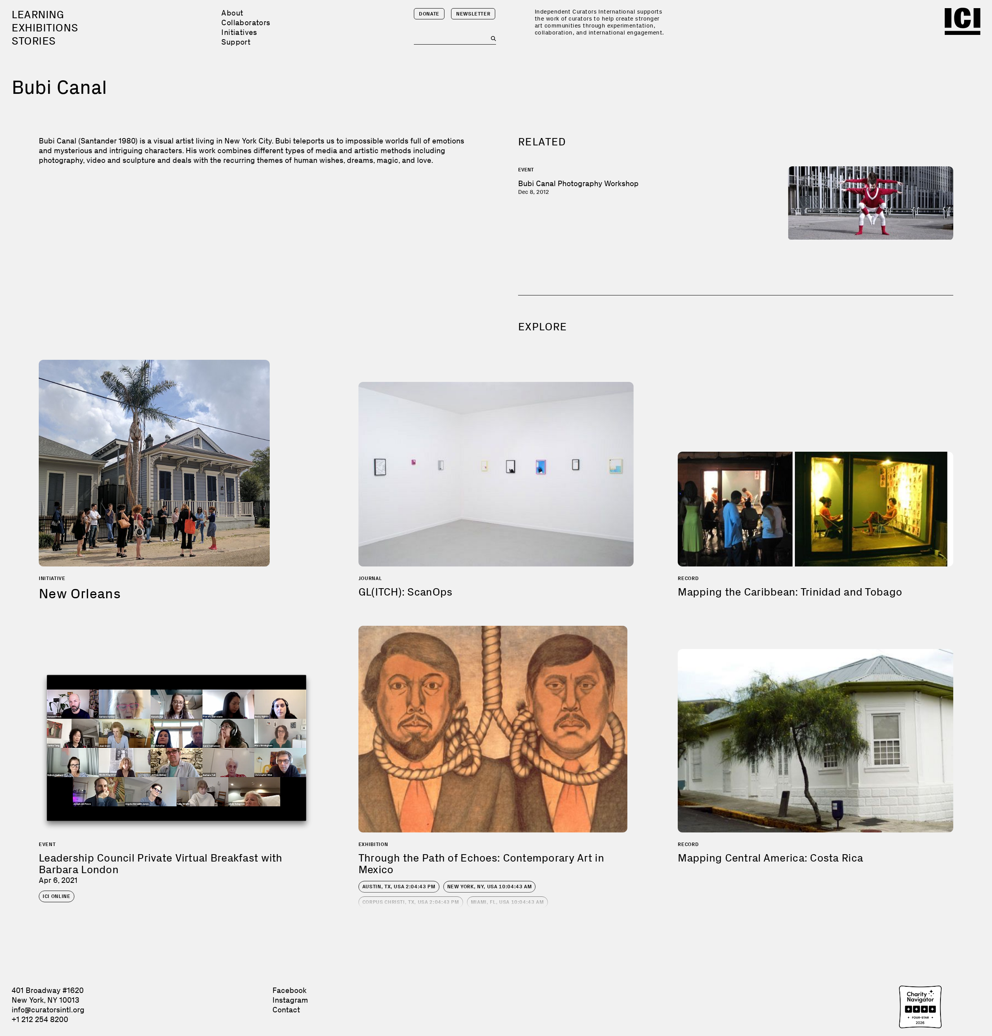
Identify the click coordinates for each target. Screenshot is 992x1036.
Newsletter (473, 14)
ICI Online (57, 896)
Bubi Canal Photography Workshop (578, 183)
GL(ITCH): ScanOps (405, 591)
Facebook (289, 990)
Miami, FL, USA (507, 902)
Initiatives (239, 32)
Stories (34, 41)
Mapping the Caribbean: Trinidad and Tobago (790, 591)
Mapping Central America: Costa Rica (770, 857)
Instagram (290, 1000)
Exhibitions (45, 27)
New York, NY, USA (489, 886)
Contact (286, 1009)
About (232, 12)
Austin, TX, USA (399, 886)
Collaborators (245, 22)
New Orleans (80, 593)
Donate (429, 14)
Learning (38, 14)
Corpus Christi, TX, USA (410, 902)
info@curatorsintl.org (48, 1009)
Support (235, 42)
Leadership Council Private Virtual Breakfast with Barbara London (160, 863)
